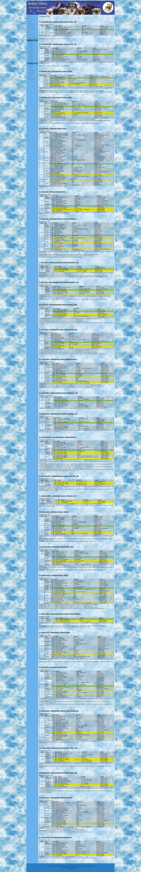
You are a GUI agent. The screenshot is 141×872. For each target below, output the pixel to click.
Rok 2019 (31, 54)
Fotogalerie (30, 76)
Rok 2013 (31, 65)
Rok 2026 (31, 42)
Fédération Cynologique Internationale (86, 865)
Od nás (29, 18)
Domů (29, 16)
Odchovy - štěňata (32, 37)
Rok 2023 (31, 47)
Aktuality (30, 21)
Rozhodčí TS (31, 72)
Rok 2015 (31, 61)
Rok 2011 (31, 68)
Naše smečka (31, 29)
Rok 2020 (31, 52)
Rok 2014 (31, 63)
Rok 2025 (31, 44)
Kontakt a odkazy (31, 78)
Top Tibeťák (31, 70)
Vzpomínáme (31, 34)
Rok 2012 (31, 66)
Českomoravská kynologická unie (70, 865)
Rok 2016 (31, 59)
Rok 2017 (31, 58)
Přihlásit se (70, 869)
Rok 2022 (31, 49)
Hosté (29, 32)
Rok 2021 (31, 51)
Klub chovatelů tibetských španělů (54, 865)
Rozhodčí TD (31, 74)
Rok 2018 (31, 56)
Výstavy (29, 39)
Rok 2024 (31, 45)
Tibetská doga (31, 26)
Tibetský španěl (31, 24)
